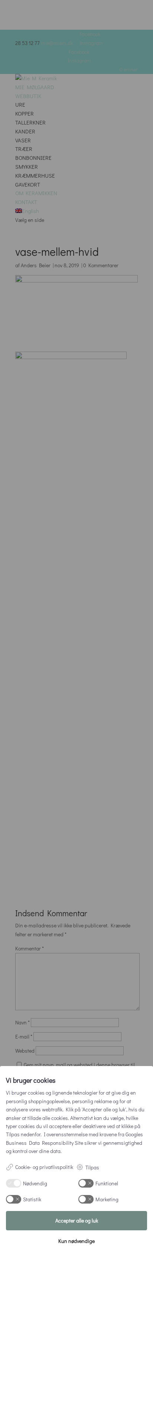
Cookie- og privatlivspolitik (44, 1166)
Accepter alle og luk (76, 1220)
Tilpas (92, 1167)
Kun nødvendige (76, 1240)
